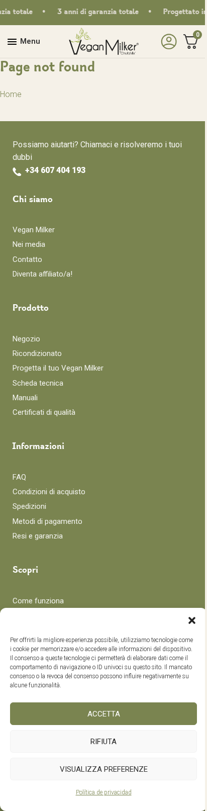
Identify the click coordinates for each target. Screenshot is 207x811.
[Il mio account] (166, 42)
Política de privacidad (104, 792)
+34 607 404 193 (55, 170)
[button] (192, 620)
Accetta (103, 713)
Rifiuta (103, 741)
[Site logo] (103, 41)
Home (11, 94)
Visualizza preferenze (104, 769)
